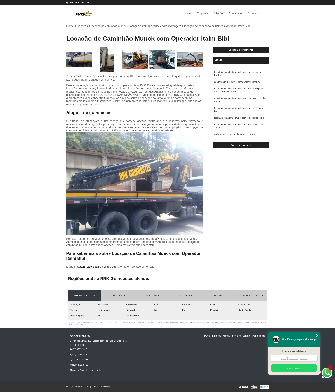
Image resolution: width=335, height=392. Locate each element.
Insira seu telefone (294, 351)
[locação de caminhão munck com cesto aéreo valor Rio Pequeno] (107, 60)
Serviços (234, 13)
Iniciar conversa (294, 368)
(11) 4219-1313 (90, 266)
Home (187, 13)
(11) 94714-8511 (80, 360)
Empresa (202, 13)
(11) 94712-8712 (80, 365)
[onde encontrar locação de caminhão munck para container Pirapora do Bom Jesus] (162, 60)
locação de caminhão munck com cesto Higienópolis (239, 118)
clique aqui (110, 266)
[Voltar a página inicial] (83, 13)
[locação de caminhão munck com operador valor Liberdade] (190, 60)
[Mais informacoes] (265, 13)
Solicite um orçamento (241, 49)
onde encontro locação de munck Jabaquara (235, 134)
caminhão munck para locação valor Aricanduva (237, 82)
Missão (218, 13)
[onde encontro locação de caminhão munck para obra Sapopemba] (135, 60)
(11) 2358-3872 (79, 354)
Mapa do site (258, 335)
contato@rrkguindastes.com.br (86, 370)
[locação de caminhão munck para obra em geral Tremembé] (79, 60)
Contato (253, 13)
